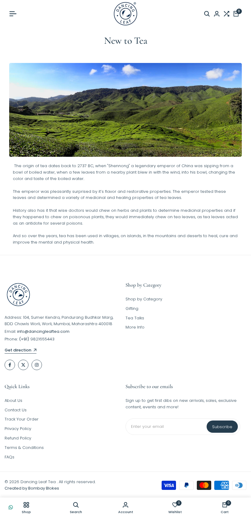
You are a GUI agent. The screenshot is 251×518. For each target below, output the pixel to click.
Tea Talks (135, 318)
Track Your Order (22, 419)
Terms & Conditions (24, 447)
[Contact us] (11, 507)
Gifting (132, 308)
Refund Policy (18, 438)
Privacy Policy (18, 429)
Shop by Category (144, 299)
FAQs (9, 457)
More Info (135, 327)
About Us (13, 400)
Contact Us (16, 410)
